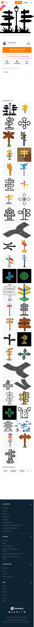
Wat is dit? (17, 68)
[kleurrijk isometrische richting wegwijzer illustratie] (10, 366)
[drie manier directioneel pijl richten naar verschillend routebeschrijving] (10, 137)
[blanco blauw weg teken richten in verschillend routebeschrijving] (10, 215)
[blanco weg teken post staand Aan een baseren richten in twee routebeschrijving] (23, 122)
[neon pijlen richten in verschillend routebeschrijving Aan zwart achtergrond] (10, 396)
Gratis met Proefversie (17, 50)
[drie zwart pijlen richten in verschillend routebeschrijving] (10, 336)
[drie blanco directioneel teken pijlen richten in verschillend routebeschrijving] (10, 170)
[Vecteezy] (2, 2)
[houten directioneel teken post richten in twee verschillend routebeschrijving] (10, 492)
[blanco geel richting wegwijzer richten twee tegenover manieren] (9, 121)
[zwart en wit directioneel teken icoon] (10, 289)
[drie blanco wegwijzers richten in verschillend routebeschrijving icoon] (10, 304)
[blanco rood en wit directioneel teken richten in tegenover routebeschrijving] (10, 462)
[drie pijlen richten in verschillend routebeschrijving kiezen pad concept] (10, 245)
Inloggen (26, 2)
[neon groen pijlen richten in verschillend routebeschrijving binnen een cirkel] (10, 410)
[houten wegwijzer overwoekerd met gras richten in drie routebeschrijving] (10, 552)
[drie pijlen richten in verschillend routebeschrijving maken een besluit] (10, 522)
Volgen (28, 44)
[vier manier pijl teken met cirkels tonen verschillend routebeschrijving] (10, 567)
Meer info (6, 71)
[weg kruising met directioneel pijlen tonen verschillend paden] (8, 597)
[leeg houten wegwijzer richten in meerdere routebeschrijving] (10, 155)
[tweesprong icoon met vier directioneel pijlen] (10, 274)
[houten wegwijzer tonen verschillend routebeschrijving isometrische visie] (10, 200)
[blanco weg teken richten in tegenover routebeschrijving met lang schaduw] (10, 185)
